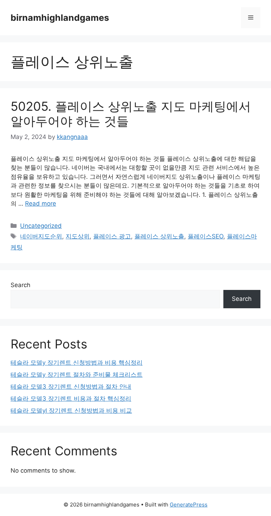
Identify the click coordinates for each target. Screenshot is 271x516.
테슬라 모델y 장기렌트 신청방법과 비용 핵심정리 (77, 362)
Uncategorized (41, 225)
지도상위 (78, 236)
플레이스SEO (205, 236)
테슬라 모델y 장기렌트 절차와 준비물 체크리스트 (77, 374)
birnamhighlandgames (60, 17)
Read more (40, 203)
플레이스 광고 (112, 236)
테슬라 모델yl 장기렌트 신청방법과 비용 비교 (71, 410)
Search (20, 285)
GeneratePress (188, 504)
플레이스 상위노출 (159, 236)
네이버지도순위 (41, 236)
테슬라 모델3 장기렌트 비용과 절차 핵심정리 (71, 398)
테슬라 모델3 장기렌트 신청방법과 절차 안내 (71, 386)
